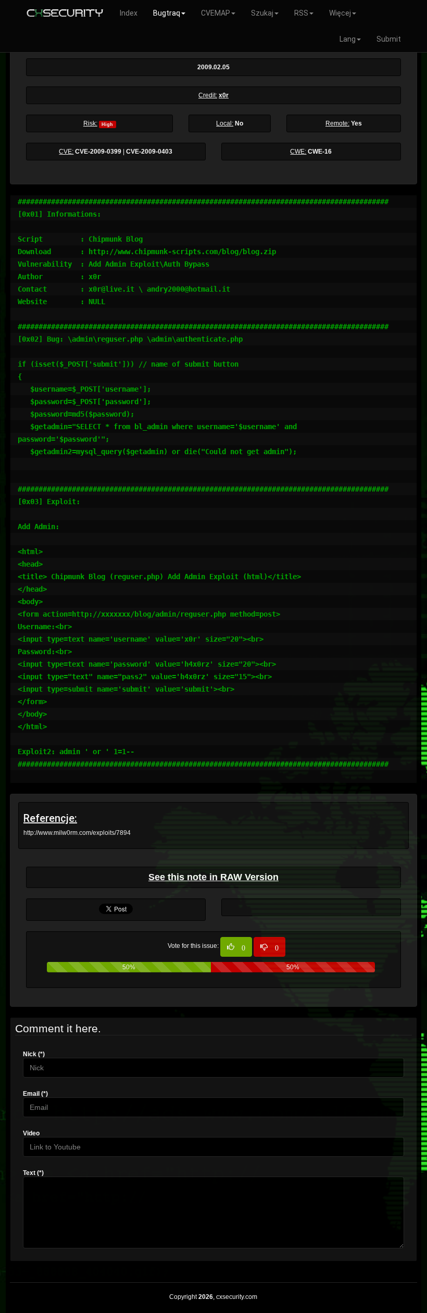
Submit (388, 39)
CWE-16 (320, 151)
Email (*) (35, 1093)
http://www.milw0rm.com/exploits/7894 (77, 832)
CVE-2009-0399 (98, 151)
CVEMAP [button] (215, 13)
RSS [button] (301, 13)
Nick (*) (34, 1054)
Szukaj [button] (262, 13)
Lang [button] (348, 39)
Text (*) (33, 1173)
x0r (224, 95)
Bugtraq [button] (166, 13)
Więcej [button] (340, 13)
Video (31, 1133)
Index (128, 13)
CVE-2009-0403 (149, 151)
